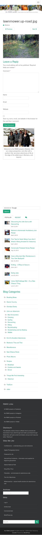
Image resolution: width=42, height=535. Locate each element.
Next (34, 29)
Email (5, 102)
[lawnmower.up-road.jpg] (21, 46)
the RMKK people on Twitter (11, 421)
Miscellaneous (11, 347)
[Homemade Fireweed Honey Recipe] (7, 250)
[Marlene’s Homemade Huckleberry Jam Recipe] (7, 232)
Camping (10, 317)
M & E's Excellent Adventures (16, 338)
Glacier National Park (10, 464)
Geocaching (11, 322)
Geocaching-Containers (10, 458)
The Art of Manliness (9, 477)
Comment (6, 71)
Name (5, 95)
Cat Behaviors (8, 446)
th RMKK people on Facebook (12, 409)
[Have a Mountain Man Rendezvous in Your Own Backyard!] (7, 258)
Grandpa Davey (12, 306)
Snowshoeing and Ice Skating (17, 330)
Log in (6, 502)
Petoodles (7, 473)
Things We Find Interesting (15, 375)
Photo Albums (11, 357)
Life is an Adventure (13, 311)
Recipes (9, 361)
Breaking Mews (12, 297)
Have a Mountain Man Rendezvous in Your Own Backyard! (23, 257)
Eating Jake (15, 273)
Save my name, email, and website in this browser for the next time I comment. (20, 120)
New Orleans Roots (13, 352)
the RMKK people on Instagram (12, 413)
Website (5, 109)
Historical (11, 379)
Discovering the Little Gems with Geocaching (21, 223)
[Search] (37, 522)
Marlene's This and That (14, 343)
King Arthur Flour (8, 469)
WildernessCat (8, 481)
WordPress (27, 532)
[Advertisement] (21, 183)
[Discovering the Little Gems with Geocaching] (7, 224)
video (8, 389)
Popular (8, 217)
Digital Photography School (11, 450)
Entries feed (7, 507)
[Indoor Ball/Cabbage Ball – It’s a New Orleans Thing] (7, 283)
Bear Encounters (13, 315)
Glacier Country (12, 302)
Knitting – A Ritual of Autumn (20, 265)
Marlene (7, 25)
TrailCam (9, 385)
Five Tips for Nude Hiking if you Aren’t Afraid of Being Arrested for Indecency (23, 240)
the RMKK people (9, 530)
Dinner (10, 370)
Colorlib (14, 532)
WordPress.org (8, 515)
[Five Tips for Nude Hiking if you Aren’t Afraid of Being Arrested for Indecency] (7, 241)
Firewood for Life (8, 454)
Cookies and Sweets (14, 367)
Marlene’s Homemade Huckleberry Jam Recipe (24, 231)
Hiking (10, 325)
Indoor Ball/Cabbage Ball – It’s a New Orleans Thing (23, 282)
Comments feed (8, 511)
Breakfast (11, 365)
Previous (9, 29)
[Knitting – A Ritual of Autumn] (7, 267)
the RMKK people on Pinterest (12, 417)
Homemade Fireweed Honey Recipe (23, 248)
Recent (18, 217)
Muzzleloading (12, 327)
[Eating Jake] (7, 275)
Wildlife (10, 332)
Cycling (10, 320)
